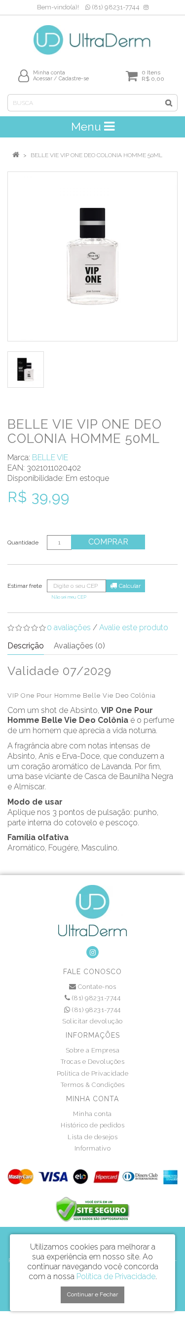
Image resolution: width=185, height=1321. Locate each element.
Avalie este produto (133, 627)
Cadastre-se (74, 78)
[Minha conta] (23, 75)
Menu (87, 126)
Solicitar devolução (92, 1021)
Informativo (92, 1148)
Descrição (25, 645)
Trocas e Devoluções (93, 1061)
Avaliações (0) (79, 645)
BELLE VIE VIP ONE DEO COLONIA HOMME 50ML (96, 155)
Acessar (42, 78)
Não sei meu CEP (68, 597)
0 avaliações (69, 627)
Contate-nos (96, 986)
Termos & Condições (93, 1084)
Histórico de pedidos (92, 1125)
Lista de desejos (92, 1137)
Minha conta (92, 1114)
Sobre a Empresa (93, 1050)
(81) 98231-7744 (115, 7)
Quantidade (22, 542)
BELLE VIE (50, 457)
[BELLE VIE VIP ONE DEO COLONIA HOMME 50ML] (92, 256)
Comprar (108, 541)
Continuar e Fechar (92, 1294)
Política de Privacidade (93, 1073)
